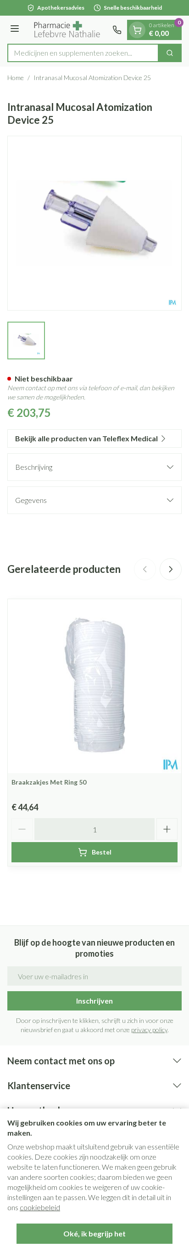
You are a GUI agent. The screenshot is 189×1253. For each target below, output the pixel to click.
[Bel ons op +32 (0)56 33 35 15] (117, 30)
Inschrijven (94, 1000)
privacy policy (149, 1030)
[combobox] (83, 53)
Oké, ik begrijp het (94, 1233)
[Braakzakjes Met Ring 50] (94, 686)
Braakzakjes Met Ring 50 (48, 782)
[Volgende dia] (171, 569)
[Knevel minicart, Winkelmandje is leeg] (137, 30)
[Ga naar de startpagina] (67, 30)
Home (15, 77)
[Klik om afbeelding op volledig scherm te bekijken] (94, 223)
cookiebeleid (40, 1207)
